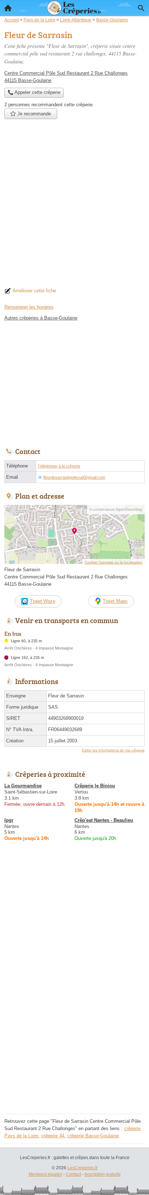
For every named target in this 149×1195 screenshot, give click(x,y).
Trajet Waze (42, 601)
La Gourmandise (23, 785)
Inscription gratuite (103, 1174)
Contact (73, 1174)
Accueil (8, 8)
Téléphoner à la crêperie (59, 466)
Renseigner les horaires (29, 307)
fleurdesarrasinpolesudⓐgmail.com (74, 477)
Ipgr (8, 820)
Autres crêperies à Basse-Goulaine (40, 318)
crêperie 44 (52, 1135)
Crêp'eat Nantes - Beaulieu (103, 820)
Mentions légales (45, 1174)
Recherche (141, 8)
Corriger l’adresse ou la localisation (113, 562)
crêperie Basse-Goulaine (93, 1135)
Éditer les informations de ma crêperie (113, 750)
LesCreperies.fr (82, 1167)
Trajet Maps (115, 601)
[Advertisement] (74, 205)
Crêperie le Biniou (94, 785)
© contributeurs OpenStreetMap (115, 509)
